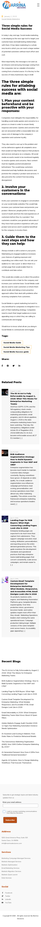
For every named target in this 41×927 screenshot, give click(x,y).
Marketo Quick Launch (9, 875)
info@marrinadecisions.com (12, 843)
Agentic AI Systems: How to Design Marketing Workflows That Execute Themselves (20, 761)
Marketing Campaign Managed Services (16, 858)
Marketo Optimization (9, 865)
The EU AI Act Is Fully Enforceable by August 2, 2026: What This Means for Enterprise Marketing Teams (20, 673)
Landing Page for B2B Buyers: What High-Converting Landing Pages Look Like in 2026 (19, 692)
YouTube (8, 903)
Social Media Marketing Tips (16, 347)
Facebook (8, 893)
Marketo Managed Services (11, 862)
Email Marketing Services (10, 868)
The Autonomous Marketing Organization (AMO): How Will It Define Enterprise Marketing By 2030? (20, 744)
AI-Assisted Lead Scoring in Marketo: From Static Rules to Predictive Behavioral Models (19, 735)
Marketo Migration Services (11, 871)
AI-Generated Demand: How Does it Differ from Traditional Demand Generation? (20, 753)
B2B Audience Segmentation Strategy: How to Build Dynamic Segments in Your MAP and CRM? (20, 683)
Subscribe (10, 820)
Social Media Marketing (11, 19)
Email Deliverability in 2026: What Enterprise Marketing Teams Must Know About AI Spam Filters (19, 715)
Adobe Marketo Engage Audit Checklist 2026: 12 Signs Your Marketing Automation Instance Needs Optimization (20, 725)
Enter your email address (12, 802)
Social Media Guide (12, 342)
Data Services (7, 878)
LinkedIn (8, 899)
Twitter (7, 896)
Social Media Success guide (16, 352)
